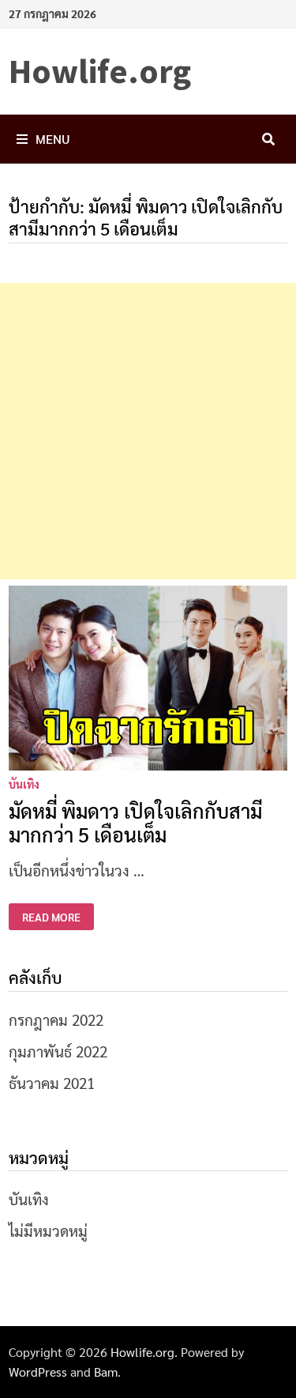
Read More (51, 917)
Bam (106, 1371)
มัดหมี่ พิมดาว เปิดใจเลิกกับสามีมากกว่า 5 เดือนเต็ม (135, 822)
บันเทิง (24, 784)
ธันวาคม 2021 (52, 1082)
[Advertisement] (148, 431)
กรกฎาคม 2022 (56, 1019)
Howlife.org (100, 70)
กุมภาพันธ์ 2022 (58, 1051)
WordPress (38, 1371)
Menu (53, 138)
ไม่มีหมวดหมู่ (48, 1230)
